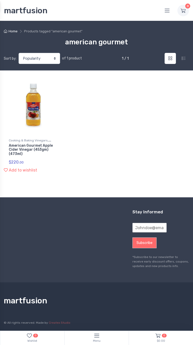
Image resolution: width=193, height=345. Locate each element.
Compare (51, 81)
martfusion (25, 10)
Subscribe (144, 243)
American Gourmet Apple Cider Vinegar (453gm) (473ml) (31, 149)
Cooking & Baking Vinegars (28, 140)
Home (13, 31)
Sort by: (10, 58)
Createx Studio (59, 322)
